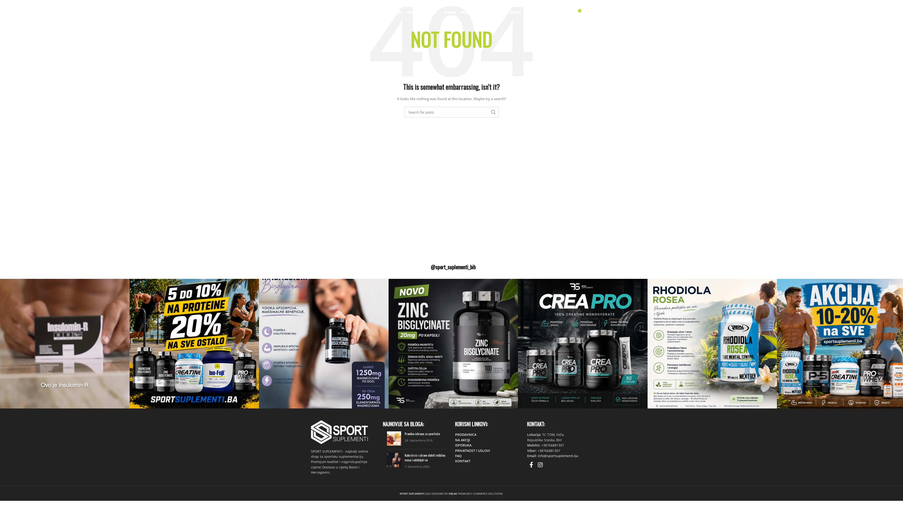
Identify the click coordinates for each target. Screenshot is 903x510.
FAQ (458, 456)
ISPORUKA (463, 445)
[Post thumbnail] (394, 438)
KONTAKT (463, 461)
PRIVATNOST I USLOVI (472, 450)
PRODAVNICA (465, 434)
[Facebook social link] (531, 465)
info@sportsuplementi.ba (558, 456)
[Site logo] (337, 12)
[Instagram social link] (540, 465)
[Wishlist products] (567, 12)
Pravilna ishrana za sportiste (422, 433)
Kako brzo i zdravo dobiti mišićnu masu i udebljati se (425, 457)
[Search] (558, 12)
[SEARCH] (493, 112)
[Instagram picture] (65, 343)
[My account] (548, 12)
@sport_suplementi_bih (453, 267)
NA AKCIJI (462, 440)
